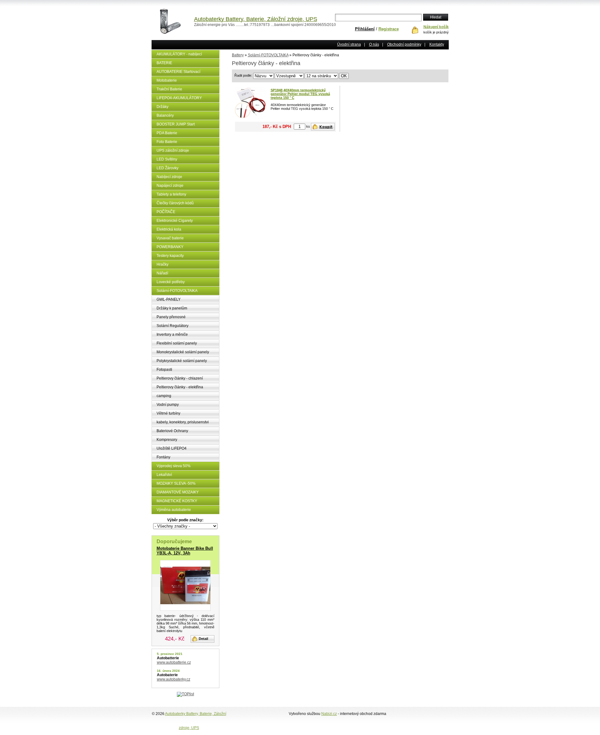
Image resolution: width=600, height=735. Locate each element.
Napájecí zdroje (170, 185)
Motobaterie (167, 80)
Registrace (388, 29)
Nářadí (162, 273)
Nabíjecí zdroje (169, 177)
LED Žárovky (167, 168)
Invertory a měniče (172, 334)
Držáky (162, 107)
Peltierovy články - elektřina (180, 387)
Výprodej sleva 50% (174, 466)
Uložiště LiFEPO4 (172, 448)
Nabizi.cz (329, 714)
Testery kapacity (170, 255)
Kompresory (167, 439)
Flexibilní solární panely (177, 343)
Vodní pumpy (168, 404)
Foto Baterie (167, 142)
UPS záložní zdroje (173, 150)
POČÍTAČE (166, 212)
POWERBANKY (170, 247)
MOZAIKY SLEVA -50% (176, 483)
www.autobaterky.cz (173, 679)
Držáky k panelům (172, 308)
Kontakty (436, 44)
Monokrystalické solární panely (183, 352)
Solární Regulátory (172, 326)
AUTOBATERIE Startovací (178, 71)
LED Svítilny (167, 159)
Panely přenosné (171, 317)
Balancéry (165, 115)
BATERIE (164, 63)
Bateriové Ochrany (172, 431)
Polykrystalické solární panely (182, 361)
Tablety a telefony (171, 194)
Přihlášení (365, 29)
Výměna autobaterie (174, 510)
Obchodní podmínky (404, 44)
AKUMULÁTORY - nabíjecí (179, 54)
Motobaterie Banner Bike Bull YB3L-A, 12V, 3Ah (185, 550)
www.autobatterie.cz (174, 662)
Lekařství (164, 474)
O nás (374, 44)
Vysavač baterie (170, 238)
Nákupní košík (436, 27)
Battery (238, 55)
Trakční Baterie (169, 89)
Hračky (162, 264)
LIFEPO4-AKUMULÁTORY (179, 98)
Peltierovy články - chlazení (180, 378)
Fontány (163, 457)
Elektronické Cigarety (175, 220)
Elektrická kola (169, 229)
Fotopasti (164, 369)
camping (164, 396)
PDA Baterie (167, 133)
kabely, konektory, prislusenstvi (183, 422)
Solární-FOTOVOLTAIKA (177, 290)
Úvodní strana (349, 44)
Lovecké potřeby (171, 282)
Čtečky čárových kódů (175, 203)
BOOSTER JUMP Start (176, 124)
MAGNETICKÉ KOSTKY (177, 501)
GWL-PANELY (169, 299)
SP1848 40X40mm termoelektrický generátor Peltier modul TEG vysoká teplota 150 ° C (300, 94)
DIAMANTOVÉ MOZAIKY (178, 492)
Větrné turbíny (168, 413)
